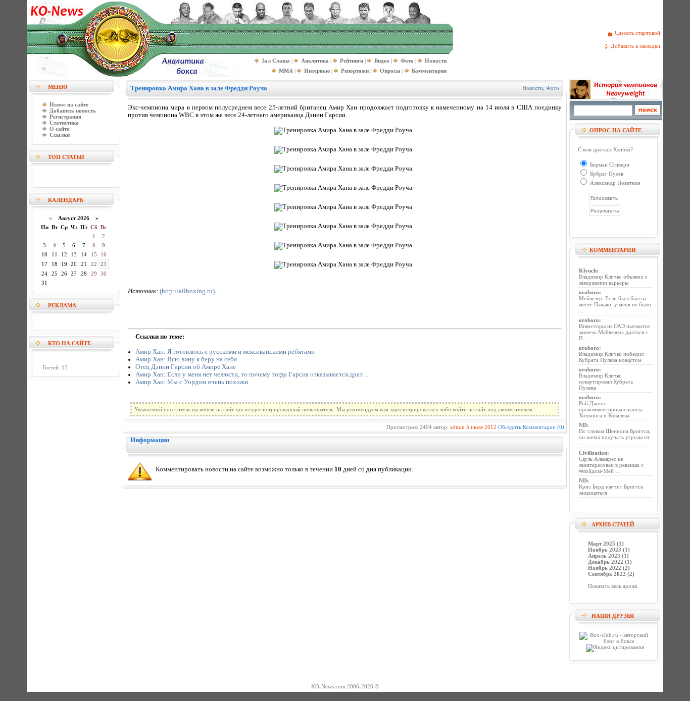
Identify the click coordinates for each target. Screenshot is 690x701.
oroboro (589, 292)
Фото (552, 88)
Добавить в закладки (637, 46)
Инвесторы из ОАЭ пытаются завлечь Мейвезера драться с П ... (614, 332)
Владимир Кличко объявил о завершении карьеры (613, 280)
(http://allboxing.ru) (187, 291)
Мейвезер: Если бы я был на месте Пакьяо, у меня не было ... (615, 304)
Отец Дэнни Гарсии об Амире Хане (185, 366)
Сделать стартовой (639, 33)
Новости (532, 88)
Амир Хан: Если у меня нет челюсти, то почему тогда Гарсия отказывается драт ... (252, 374)
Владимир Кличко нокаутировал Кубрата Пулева (606, 381)
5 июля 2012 (481, 427)
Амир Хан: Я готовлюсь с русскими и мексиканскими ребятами (225, 351)
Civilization (593, 453)
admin (457, 427)
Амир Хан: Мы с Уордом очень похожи (191, 382)
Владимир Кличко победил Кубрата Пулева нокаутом (611, 357)
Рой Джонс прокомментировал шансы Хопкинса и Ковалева (610, 409)
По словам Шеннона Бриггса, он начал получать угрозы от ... (615, 437)
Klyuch (588, 270)
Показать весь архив (612, 586)
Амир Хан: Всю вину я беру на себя (186, 359)
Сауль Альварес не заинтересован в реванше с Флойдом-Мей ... (611, 465)
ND (583, 425)
